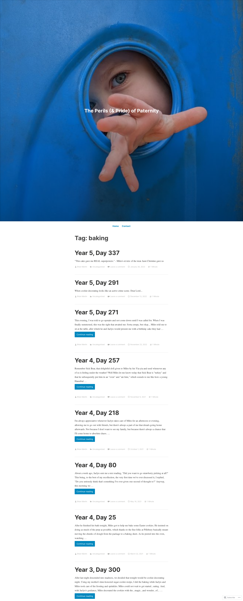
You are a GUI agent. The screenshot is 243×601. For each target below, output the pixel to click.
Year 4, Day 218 (97, 412)
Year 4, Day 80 (95, 465)
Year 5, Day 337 (97, 252)
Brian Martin (82, 267)
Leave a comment (117, 267)
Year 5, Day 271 (96, 312)
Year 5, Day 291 (97, 282)
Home (116, 226)
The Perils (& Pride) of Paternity (121, 111)
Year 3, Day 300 (97, 569)
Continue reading (84, 335)
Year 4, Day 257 (97, 360)
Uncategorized (98, 267)
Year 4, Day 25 (95, 517)
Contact (126, 226)
